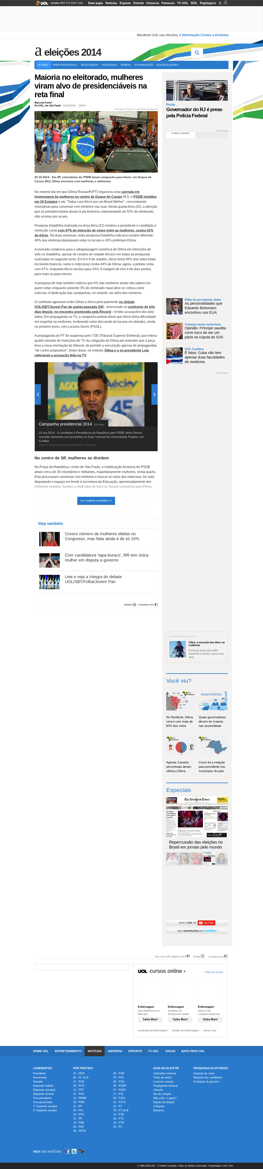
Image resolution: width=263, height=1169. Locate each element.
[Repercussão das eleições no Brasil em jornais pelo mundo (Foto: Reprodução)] (209, 864)
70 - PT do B (120, 1110)
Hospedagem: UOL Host (220, 1165)
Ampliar (144, 367)
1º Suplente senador (45, 1106)
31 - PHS (78, 1093)
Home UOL (41, 1051)
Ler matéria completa (94, 500)
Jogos (170, 1051)
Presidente (39, 1073)
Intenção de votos (204, 1073)
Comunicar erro (146, 604)
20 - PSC (118, 1077)
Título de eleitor (162, 1077)
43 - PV (117, 1126)
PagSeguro (208, 3)
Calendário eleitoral (164, 1073)
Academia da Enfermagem (153, 1030)
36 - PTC (118, 1118)
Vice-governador (42, 1102)
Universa (152, 3)
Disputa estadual (64, 64)
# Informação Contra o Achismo (204, 35)
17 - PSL (118, 1093)
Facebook (68, 1151)
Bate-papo (95, 3)
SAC (80, 3)
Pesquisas (109, 64)
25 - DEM (78, 1073)
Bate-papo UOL (193, 1051)
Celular (81, 1151)
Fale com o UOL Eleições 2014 (170, 956)
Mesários (158, 1110)
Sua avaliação (143, 64)
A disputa (158, 1106)
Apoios (125, 64)
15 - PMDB (79, 1098)
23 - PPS (78, 1114)
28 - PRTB (79, 1130)
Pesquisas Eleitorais (210, 1068)
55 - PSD (118, 1081)
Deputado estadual (44, 1089)
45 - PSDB (119, 1085)
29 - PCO (78, 1085)
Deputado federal (43, 1085)
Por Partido (83, 1068)
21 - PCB (78, 1081)
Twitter (74, 1151)
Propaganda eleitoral (165, 1085)
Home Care (209, 1030)
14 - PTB (118, 1114)
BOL (194, 3)
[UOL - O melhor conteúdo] (41, 4)
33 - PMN (78, 1102)
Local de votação (163, 1081)
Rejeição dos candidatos (208, 1077)
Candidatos (42, 1068)
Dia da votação (162, 1093)
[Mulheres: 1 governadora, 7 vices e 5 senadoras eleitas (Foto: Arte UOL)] (221, 864)
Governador (40, 1077)
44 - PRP (78, 1126)
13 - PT (117, 1106)
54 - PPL (78, 1110)
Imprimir (128, 604)
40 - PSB (118, 1073)
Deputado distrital (43, 1093)
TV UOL (182, 3)
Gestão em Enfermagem (185, 1030)
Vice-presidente (42, 1098)
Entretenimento (68, 1051)
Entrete (138, 3)
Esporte (125, 3)
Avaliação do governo (206, 1081)
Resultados (89, 64)
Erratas (197, 956)
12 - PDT (78, 1089)
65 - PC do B (81, 1077)
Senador (38, 1081)
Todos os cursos (214, 972)
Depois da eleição (163, 1102)
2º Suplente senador (45, 1110)
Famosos (168, 3)
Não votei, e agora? (164, 1098)
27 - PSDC (119, 1089)
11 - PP (77, 1106)
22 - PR (77, 1118)
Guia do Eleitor (166, 1068)
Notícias (111, 3)
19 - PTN (118, 1122)
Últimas (43, 64)
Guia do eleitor (166, 64)
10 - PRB (78, 1122)
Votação (158, 1089)
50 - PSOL (119, 1098)
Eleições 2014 (72, 52)
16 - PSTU (119, 1102)
